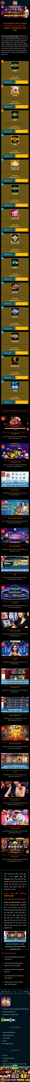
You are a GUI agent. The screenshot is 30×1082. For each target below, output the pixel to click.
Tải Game (8, 82)
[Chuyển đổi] (2, 957)
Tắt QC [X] (15, 1065)
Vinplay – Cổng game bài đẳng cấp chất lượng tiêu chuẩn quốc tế (15, 545)
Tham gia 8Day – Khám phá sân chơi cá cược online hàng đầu (15, 489)
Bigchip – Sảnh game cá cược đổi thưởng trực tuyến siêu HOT (15, 855)
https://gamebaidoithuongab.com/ (11, 36)
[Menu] (2, 3)
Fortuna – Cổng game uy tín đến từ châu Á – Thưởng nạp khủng (15, 461)
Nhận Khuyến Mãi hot (15, 78)
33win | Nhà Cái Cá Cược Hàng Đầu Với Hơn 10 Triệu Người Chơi (15, 686)
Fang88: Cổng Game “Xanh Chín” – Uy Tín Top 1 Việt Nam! (15, 602)
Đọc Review (22, 82)
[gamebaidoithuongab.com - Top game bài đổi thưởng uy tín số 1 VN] (15, 3)
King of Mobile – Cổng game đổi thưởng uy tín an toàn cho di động (15, 630)
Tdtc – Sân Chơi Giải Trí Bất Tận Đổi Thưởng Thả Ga (15, 771)
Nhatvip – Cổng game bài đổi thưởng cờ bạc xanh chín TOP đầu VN (15, 743)
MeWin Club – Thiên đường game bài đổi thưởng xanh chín (15, 827)
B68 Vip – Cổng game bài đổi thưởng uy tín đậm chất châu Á (15, 799)
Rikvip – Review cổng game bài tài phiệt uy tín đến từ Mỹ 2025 (15, 433)
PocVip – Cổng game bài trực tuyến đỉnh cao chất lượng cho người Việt (15, 517)
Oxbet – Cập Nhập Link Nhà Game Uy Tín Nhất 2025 (15, 574)
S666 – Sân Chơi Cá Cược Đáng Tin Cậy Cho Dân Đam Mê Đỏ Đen (15, 714)
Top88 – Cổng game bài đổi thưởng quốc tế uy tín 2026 (15, 658)
